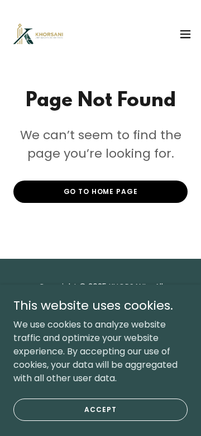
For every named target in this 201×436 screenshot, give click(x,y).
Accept (100, 409)
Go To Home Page (101, 191)
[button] (185, 34)
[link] (38, 33)
